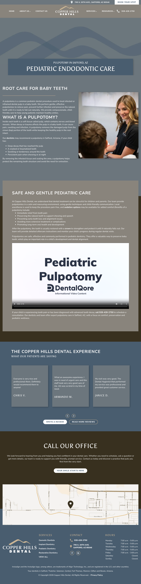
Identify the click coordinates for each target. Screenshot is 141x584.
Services (90, 11)
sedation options (72, 207)
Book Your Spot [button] (127, 2)
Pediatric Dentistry (47, 548)
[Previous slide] (67, 416)
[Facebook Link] (72, 553)
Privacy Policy (97, 575)
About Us (24, 11)
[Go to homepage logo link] (20, 546)
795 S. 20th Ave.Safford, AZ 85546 (82, 546)
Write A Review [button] (55, 422)
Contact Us (41, 11)
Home (11, 11)
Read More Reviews (83, 422)
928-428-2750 (128, 11)
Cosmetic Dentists (47, 540)
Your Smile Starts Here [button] (70, 470)
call (97, 312)
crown (68, 228)
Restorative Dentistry (48, 553)
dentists (10, 138)
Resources (107, 11)
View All (43, 557)
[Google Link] (78, 553)
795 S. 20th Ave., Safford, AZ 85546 (92, 2)
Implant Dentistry (46, 544)
